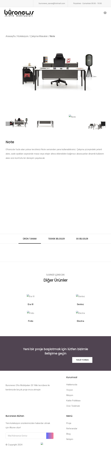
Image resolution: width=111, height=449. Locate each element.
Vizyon (69, 390)
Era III (30, 304)
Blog (68, 434)
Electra (80, 321)
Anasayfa (10, 36)
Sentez (80, 304)
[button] (103, 76)
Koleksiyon (22, 36)
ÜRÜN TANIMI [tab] (30, 238)
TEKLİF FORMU (82, 360)
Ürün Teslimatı (73, 406)
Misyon (69, 395)
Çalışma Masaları (39, 36)
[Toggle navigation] (105, 13)
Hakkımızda (71, 384)
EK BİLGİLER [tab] (82, 238)
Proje (68, 423)
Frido (30, 321)
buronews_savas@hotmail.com (52, 3)
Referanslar (71, 428)
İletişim (69, 439)
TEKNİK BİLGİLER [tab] (56, 238)
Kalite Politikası (73, 400)
